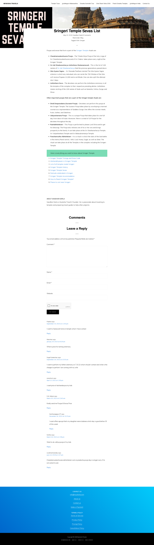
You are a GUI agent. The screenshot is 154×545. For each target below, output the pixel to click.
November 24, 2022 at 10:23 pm (59, 416)
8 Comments (87, 35)
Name (49, 272)
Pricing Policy (77, 524)
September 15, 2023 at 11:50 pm (57, 324)
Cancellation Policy (77, 528)
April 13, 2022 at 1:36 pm (55, 380)
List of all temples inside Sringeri (62, 164)
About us (77, 499)
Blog (81, 38)
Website (50, 293)
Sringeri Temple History (59, 167)
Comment (51, 244)
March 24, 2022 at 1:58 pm (55, 437)
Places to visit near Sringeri (60, 182)
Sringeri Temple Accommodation (62, 176)
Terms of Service (77, 516)
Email (49, 283)
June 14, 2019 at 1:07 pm (55, 455)
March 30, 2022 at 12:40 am (56, 398)
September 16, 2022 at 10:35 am (57, 359)
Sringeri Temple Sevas (58, 170)
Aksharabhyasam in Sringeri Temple (63, 161)
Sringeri (82, 40)
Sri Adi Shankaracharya (66, 68)
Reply (49, 333)
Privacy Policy (77, 520)
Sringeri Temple (82, 50)
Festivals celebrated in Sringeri (61, 173)
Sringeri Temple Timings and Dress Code (65, 158)
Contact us (77, 503)
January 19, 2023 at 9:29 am (56, 341)
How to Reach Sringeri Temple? (62, 179)
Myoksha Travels (11, 3)
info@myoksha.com (77, 495)
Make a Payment (77, 507)
